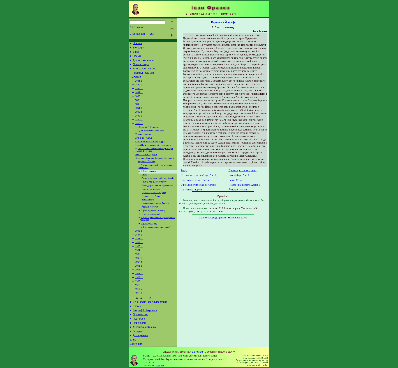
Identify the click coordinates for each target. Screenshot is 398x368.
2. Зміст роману (148, 171)
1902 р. (139, 254)
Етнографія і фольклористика (150, 302)
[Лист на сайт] (172, 29)
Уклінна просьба (143, 134)
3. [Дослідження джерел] (153, 210)
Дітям (133, 339)
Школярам (136, 344)
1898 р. (139, 238)
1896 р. (139, 231)
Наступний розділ (237, 217)
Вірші (136, 51)
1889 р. (139, 100)
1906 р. (139, 269)
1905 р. (139, 266)
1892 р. (139, 112)
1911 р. (138, 289)
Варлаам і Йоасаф (146, 161)
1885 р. (139, 88)
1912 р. (139, 293)
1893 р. (139, 115)
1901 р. (139, 250)
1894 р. (139, 119)
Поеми (137, 56)
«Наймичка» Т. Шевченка (147, 127)
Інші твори (139, 318)
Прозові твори (141, 64)
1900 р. (139, 246)
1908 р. (139, 277)
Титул (144, 175)
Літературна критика (145, 68)
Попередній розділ (209, 217)
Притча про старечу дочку (154, 192)
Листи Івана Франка (144, 327)
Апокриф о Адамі (143, 138)
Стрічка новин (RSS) (142, 33)
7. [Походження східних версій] (156, 227)
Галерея (138, 331)
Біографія (138, 47)
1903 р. (139, 258)
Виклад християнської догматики (157, 185)
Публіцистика (140, 314)
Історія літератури (143, 72)
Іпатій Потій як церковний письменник (153, 145)
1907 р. (139, 273)
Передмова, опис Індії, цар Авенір (158, 178)
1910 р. (139, 285)
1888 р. (139, 96)
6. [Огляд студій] (149, 223)
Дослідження (140, 335)
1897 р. (139, 234)
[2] (150, 298)
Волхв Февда (148, 200)
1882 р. (139, 84)
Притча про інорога (151, 189)
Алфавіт (136, 77)
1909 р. (139, 281)
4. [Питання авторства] (149, 214)
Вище (223, 217)
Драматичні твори (143, 60)
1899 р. (139, 242)
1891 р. (139, 108)
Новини (137, 43)
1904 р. (139, 262)
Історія (137, 306)
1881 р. (139, 81)
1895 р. (139, 123)
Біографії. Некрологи (145, 310)
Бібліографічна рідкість (146, 154)
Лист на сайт (137, 27)
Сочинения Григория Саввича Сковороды (154, 158)
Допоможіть (199, 351)
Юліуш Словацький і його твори (150, 131)
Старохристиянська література (149, 141)
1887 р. (139, 92)
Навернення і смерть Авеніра (155, 203)
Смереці (160, 365)
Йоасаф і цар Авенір (151, 196)
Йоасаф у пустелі (150, 207)
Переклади (139, 323)
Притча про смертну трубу (154, 182)
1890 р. (139, 104)
